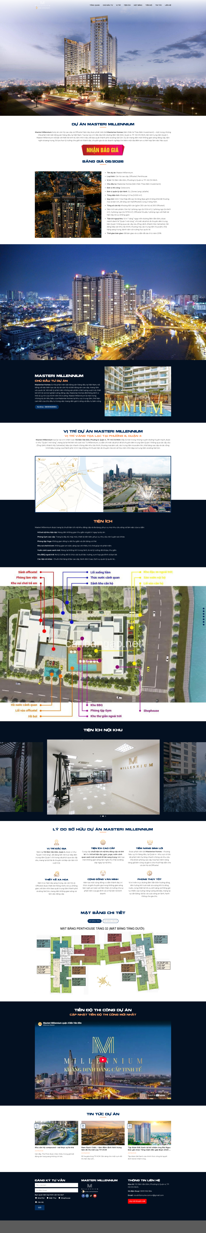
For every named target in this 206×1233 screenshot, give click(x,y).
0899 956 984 (146, 1204)
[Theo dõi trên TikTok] (91, 1208)
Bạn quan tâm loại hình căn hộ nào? (49, 1207)
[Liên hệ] (203, 624)
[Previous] (7, 777)
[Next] (199, 777)
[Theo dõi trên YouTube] (95, 1208)
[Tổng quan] (203, 608)
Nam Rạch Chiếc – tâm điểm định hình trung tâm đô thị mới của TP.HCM (101, 1161)
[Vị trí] (203, 614)
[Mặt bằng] (203, 619)
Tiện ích (127, 5)
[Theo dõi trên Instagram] (87, 1208)
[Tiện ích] (203, 616)
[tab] (94, 921)
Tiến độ (148, 5)
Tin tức (158, 5)
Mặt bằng (138, 5)
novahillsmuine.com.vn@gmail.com (148, 1208)
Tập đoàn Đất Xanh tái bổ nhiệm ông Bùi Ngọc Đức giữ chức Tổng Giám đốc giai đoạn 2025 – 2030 (149, 1161)
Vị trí (118, 5)
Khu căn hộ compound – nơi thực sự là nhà (54, 1160)
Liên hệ (168, 5)
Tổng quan (95, 5)
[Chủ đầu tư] (203, 611)
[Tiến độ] (203, 622)
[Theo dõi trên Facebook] (83, 1208)
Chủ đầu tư (108, 5)
